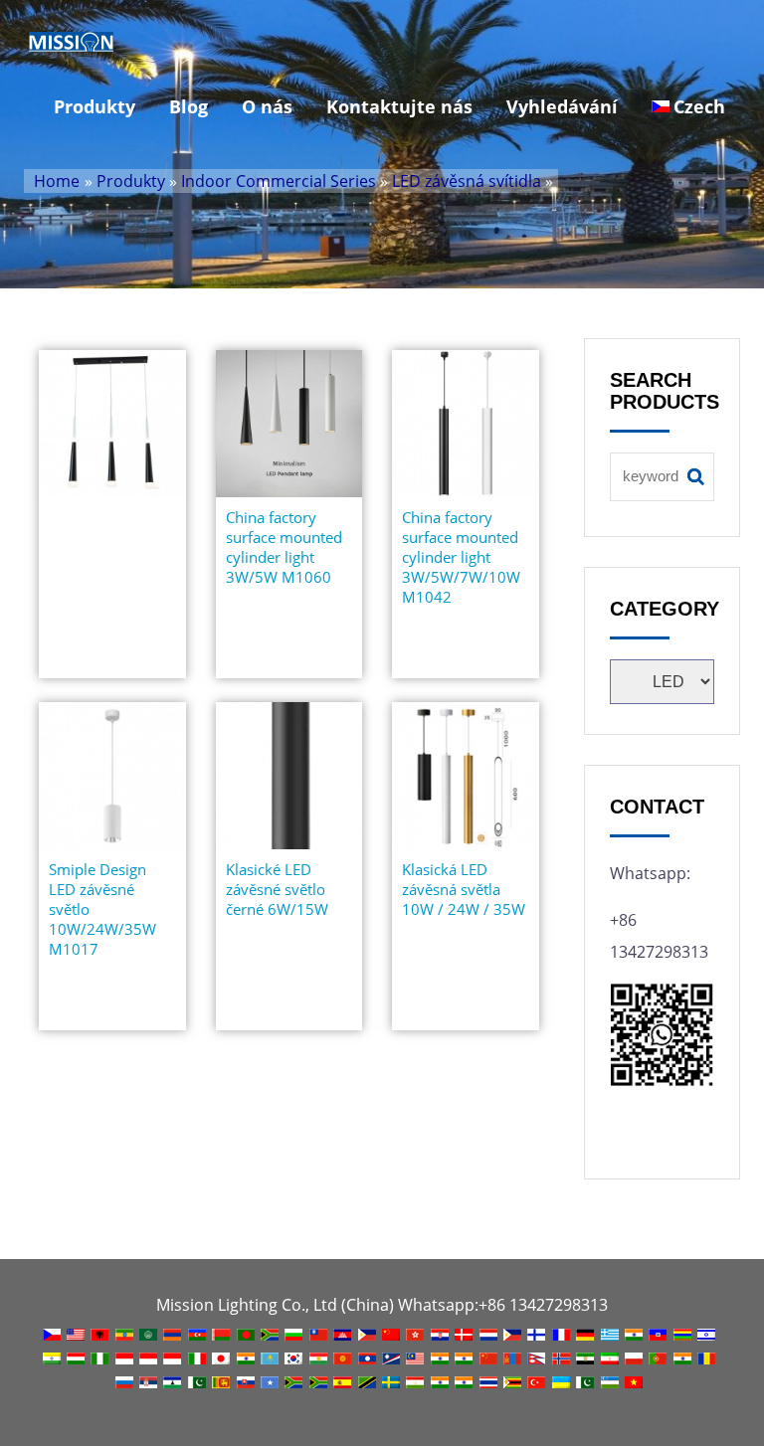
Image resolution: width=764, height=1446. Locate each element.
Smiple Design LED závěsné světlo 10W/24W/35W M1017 (102, 909)
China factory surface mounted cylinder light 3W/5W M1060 (284, 547)
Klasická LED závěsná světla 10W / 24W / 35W (463, 889)
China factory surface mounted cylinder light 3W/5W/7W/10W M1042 (461, 557)
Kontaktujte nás (399, 106)
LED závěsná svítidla (466, 181)
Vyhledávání (562, 106)
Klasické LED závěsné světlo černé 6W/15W (277, 889)
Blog (188, 106)
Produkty (94, 106)
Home (57, 181)
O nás (267, 106)
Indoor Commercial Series (278, 181)
